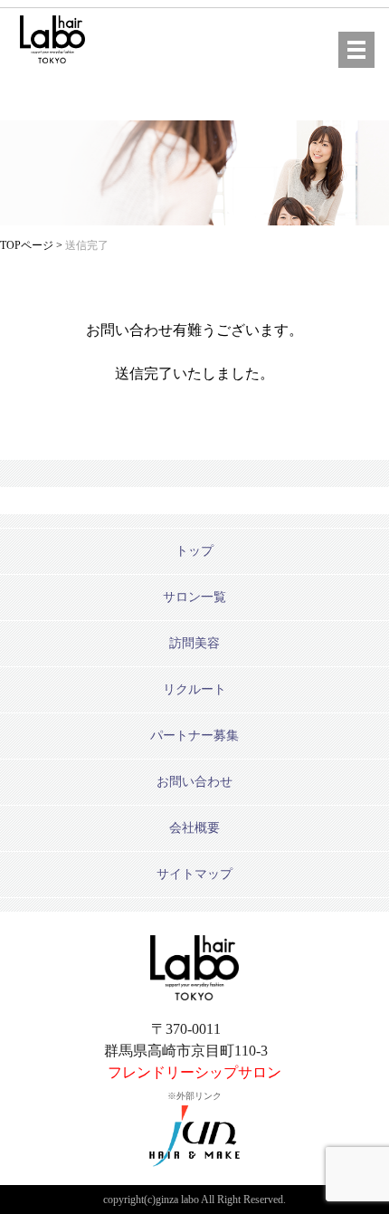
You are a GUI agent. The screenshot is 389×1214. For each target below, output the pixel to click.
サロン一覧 (194, 597)
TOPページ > (32, 245)
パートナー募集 (194, 735)
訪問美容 (194, 643)
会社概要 (194, 828)
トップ (194, 551)
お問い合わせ (194, 782)
